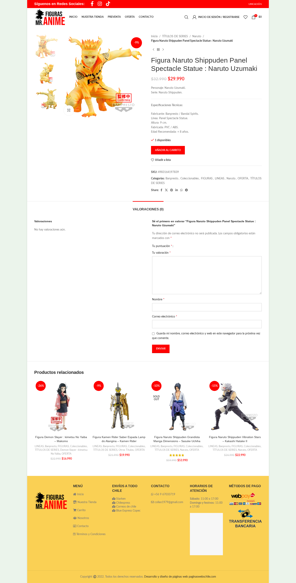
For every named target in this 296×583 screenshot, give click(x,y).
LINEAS (219, 178)
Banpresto (172, 178)
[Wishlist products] (245, 17)
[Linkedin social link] (176, 190)
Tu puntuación (162, 246)
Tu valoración (161, 252)
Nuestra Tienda (86, 502)
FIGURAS (207, 178)
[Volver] (158, 49)
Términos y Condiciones (91, 534)
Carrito (81, 510)
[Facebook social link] (161, 190)
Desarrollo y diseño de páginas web (166, 576)
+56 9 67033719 (164, 494)
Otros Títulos (126, 450)
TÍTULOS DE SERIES (175, 36)
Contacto (82, 526)
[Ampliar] (69, 110)
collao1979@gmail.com (169, 502)
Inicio (154, 36)
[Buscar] (186, 17)
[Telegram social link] (186, 190)
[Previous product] (153, 49)
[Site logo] (49, 17)
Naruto (196, 36)
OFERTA (243, 178)
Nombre (158, 299)
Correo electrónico (164, 316)
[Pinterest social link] (171, 190)
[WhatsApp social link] (181, 190)
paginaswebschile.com (202, 576)
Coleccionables (189, 178)
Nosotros (83, 518)
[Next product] (163, 49)
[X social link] (166, 190)
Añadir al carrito (168, 150)
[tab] (148, 207)
